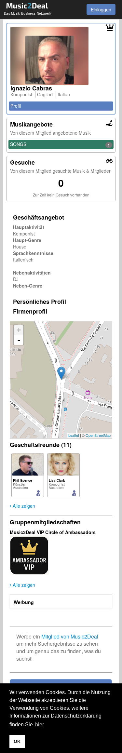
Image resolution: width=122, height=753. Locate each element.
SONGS (60, 144)
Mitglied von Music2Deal (69, 636)
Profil (15, 105)
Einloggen (101, 9)
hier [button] (39, 724)
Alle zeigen (23, 506)
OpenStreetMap (98, 435)
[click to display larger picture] (61, 56)
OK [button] (17, 741)
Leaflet (73, 435)
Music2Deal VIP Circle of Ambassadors (53, 532)
